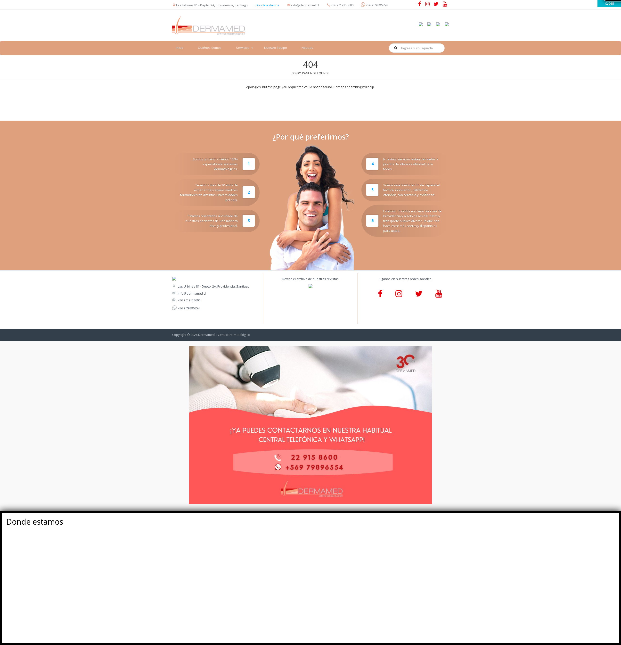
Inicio (179, 47)
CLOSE (609, 3)
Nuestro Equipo (275, 47)
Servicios (242, 47)
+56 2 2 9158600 (189, 300)
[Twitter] (436, 4)
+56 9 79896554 (189, 308)
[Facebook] (419, 4)
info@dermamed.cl (192, 293)
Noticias (307, 47)
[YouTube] (445, 4)
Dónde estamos (267, 5)
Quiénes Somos (209, 47)
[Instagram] (427, 4)
